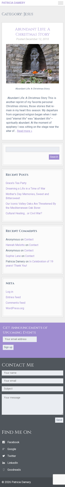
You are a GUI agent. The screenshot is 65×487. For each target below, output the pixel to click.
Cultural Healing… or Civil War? (24, 213)
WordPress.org (15, 308)
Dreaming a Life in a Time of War (25, 188)
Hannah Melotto (15, 245)
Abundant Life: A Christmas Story (32, 32)
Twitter (11, 456)
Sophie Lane (13, 256)
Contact (28, 239)
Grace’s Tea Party (16, 183)
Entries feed (13, 297)
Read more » (24, 131)
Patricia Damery (13, 2)
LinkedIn (12, 462)
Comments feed (15, 302)
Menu (60, 3)
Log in (9, 291)
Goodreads (14, 469)
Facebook (13, 442)
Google (11, 449)
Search (54, 156)
